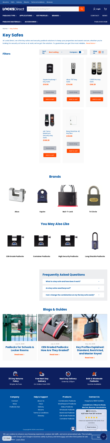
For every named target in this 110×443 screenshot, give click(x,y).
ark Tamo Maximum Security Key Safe (48, 134)
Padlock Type (9, 15)
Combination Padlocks (67, 401)
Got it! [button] (99, 437)
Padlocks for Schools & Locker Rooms (20, 348)
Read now (19, 354)
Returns (26, 2)
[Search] (82, 8)
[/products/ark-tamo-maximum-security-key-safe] (50, 120)
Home (5, 28)
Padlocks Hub (100, 22)
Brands (55, 15)
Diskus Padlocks (67, 407)
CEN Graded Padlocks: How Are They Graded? (55, 348)
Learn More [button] (20, 440)
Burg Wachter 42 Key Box (73, 132)
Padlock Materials (12, 22)
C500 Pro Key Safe (95, 80)
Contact (95, 15)
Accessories (31, 22)
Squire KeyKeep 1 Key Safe (49, 80)
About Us (6, 2)
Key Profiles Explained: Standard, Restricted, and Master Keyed (90, 350)
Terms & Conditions (37, 2)
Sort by (44, 52)
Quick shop (50, 92)
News (104, 15)
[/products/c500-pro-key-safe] (97, 68)
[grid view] (99, 52)
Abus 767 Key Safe (71, 80)
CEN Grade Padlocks (67, 416)
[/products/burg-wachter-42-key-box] (73, 120)
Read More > (91, 43)
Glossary (50, 2)
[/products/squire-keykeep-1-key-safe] (50, 68)
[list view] (102, 52)
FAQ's (12, 2)
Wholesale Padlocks (67, 410)
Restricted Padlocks (67, 413)
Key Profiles (42, 15)
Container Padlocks (67, 419)
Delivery (19, 2)
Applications (26, 15)
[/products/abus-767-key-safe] (73, 68)
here (63, 437)
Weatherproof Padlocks (67, 404)
